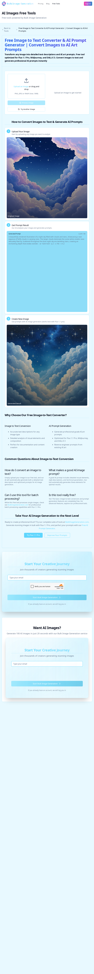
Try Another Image (28, 109)
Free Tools (56, 4)
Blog (48, 4)
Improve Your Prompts (57, 535)
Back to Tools (7, 29)
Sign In (88, 4)
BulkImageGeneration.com (18, 505)
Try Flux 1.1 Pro (33, 535)
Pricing (40, 4)
